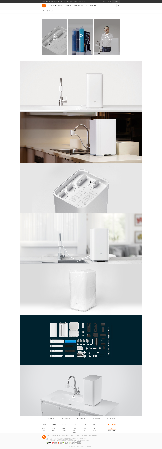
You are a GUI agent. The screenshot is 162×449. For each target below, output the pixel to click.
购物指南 (43, 428)
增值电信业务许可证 (49, 439)
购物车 (116, 1)
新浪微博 (84, 427)
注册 (105, 1)
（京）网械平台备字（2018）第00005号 (53, 438)
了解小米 (74, 427)
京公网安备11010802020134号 (69, 437)
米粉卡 (64, 435)
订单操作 (43, 430)
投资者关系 (74, 430)
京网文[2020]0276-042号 (78, 437)
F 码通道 (94, 427)
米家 (53, 435)
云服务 (52, 1)
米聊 (55, 435)
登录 (103, 1)
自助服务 (53, 428)
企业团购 (67, 1)
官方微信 (84, 428)
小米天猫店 (72, 435)
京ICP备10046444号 (59, 437)
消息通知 (109, 1)
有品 (58, 1)
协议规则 (75, 1)
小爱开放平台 (62, 1)
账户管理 (43, 427)
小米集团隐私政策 (77, 435)
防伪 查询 (94, 430)
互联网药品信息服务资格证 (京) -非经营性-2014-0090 (69, 438)
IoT (49, 1)
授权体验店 (64, 430)
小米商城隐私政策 (84, 435)
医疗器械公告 (84, 438)
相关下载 (53, 430)
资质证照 (71, 1)
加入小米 (74, 428)
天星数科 (55, 1)
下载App (79, 1)
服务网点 (63, 428)
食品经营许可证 (71, 439)
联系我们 (84, 430)
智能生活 (83, 1)
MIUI (47, 1)
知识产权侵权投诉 (64, 440)
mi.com (48, 437)
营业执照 (80, 438)
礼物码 (94, 428)
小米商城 (43, 1)
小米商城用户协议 (91, 435)
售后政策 (53, 427)
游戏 (59, 435)
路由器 (62, 435)
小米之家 (63, 427)
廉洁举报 (74, 432)
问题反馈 (95, 435)
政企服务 (67, 435)
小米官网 (44, 5)
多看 (57, 435)
